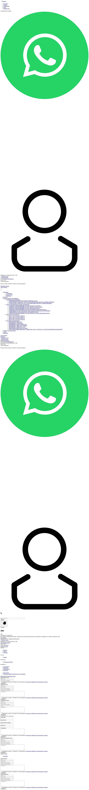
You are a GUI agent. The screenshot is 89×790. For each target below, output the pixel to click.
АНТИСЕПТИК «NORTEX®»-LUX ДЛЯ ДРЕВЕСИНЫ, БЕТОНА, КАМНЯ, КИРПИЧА (30, 303)
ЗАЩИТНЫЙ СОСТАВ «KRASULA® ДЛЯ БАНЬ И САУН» (23, 312)
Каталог (5, 650)
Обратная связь (4, 646)
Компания (5, 292)
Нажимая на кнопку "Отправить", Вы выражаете (25, 681)
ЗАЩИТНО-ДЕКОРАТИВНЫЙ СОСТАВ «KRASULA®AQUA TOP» (25, 307)
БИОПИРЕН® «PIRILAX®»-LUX (17, 327)
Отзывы (5, 5)
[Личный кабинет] (44, 273)
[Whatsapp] (44, 98)
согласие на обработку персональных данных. (37, 681)
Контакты (5, 333)
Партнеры (5, 668)
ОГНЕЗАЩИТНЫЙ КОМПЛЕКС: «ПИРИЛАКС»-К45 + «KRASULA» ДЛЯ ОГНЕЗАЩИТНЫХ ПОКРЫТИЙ (35, 329)
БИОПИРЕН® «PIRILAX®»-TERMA (18, 325)
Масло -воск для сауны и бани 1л (17, 318)
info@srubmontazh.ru (9, 278)
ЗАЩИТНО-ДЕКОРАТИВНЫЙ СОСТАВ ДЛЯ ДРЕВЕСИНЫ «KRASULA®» (28, 309)
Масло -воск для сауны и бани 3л (17, 317)
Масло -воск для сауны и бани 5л (17, 315)
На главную (3, 637)
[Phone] (1, 613)
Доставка (5, 3)
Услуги (5, 651)
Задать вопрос (4, 287)
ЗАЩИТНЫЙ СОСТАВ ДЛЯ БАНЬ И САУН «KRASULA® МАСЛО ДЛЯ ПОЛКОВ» (29, 310)
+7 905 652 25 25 (4, 276)
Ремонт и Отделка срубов (9, 330)
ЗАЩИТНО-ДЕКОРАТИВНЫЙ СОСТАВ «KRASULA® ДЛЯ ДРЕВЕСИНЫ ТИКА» (29, 313)
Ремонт (5, 657)
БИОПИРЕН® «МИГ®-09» (15, 322)
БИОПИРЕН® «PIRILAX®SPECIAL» (18, 324)
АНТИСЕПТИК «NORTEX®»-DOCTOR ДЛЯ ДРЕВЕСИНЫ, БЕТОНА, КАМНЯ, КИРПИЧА (31, 302)
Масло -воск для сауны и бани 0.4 (17, 319)
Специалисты (6, 669)
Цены (4, 7)
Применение (6, 6)
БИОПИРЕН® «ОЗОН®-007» (16, 323)
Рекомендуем (6, 8)
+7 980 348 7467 (4, 277)
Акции (5, 332)
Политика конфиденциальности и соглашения (14, 674)
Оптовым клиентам (8, 662)
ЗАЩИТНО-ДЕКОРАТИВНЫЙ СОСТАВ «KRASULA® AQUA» (24, 308)
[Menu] (4, 624)
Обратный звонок (5, 286)
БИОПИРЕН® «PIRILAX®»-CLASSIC (18, 328)
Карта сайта (6, 672)
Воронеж (4, 1)
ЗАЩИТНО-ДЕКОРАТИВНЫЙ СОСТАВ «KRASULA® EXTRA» (25, 305)
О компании (6, 666)
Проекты (5, 297)
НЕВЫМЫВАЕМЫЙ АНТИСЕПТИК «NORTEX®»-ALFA (23, 300)
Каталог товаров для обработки (10, 298)
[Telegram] (44, 186)
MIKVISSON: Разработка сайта (8, 676)
